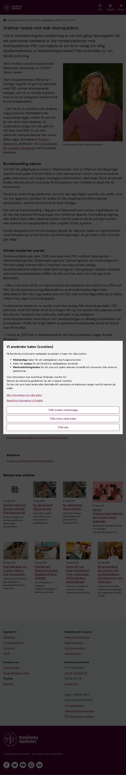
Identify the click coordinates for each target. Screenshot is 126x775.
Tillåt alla (63, 427)
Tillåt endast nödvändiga (63, 410)
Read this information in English (25, 400)
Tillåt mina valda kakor (63, 418)
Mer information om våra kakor (24, 395)
